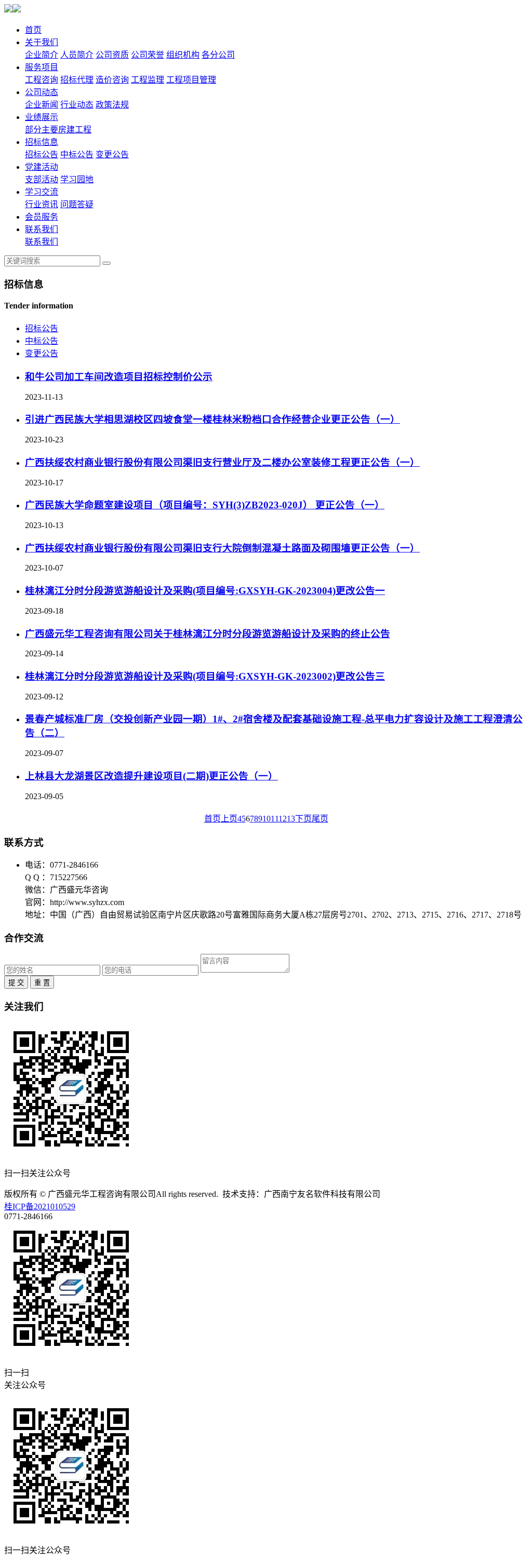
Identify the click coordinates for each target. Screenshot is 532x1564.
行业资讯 (41, 204)
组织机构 (183, 54)
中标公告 (77, 154)
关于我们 (41, 42)
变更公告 (112, 154)
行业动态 (77, 104)
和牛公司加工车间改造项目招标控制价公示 (118, 376)
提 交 (16, 983)
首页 (33, 29)
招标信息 (41, 142)
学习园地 (77, 179)
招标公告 (41, 154)
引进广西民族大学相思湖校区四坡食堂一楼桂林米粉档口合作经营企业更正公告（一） (212, 419)
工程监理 (147, 79)
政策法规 (112, 104)
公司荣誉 (147, 54)
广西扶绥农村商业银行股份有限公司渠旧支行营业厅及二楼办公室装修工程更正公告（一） (222, 462)
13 (291, 818)
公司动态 (41, 92)
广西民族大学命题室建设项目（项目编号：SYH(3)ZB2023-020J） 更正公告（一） (204, 505)
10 (266, 818)
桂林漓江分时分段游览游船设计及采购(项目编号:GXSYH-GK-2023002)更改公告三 (205, 676)
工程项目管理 (191, 79)
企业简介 (41, 54)
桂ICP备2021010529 (39, 1206)
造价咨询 (112, 79)
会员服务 (41, 216)
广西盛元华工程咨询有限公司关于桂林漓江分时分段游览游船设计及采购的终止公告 (207, 633)
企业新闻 (41, 104)
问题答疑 (77, 204)
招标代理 (77, 79)
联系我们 (41, 229)
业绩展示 (41, 117)
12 (282, 818)
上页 (229, 818)
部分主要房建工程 (58, 129)
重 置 (42, 983)
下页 (303, 818)
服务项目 (41, 67)
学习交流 (41, 191)
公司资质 (112, 54)
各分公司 (218, 54)
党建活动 (41, 167)
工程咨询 (41, 79)
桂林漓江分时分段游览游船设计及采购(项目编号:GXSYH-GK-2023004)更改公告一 (205, 590)
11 (274, 818)
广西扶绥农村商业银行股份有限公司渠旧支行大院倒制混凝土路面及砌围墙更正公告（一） (222, 548)
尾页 (320, 818)
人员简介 (77, 54)
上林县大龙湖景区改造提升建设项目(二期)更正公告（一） (151, 776)
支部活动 (41, 179)
